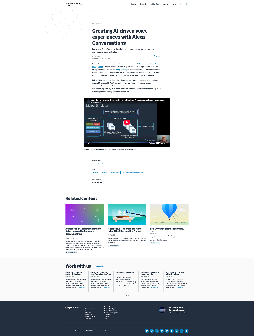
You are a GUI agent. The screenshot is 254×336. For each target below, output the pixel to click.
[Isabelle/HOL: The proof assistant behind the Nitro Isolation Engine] (127, 214)
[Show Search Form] (187, 4)
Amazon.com (68, 331)
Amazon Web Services (110, 311)
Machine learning (155, 243)
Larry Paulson (111, 234)
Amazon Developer (109, 309)
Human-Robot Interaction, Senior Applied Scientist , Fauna (100, 273)
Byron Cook (68, 237)
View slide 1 (126, 295)
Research (134, 4)
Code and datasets (90, 316)
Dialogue (95, 172)
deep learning (121, 69)
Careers (174, 4)
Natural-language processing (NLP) (110, 172)
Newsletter (107, 314)
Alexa (116, 86)
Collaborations (155, 4)
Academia (88, 318)
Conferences (88, 314)
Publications (88, 312)
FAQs (105, 318)
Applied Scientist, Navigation (125, 272)
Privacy (83, 331)
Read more (81, 288)
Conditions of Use (77, 331)
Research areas (89, 309)
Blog (86, 311)
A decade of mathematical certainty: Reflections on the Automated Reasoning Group (83, 231)
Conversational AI (97, 24)
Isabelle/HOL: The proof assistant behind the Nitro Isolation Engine (124, 230)
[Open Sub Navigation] (137, 4)
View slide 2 (128, 295)
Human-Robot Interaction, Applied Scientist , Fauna (74, 273)
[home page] (74, 4)
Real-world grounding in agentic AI (167, 228)
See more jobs (99, 266)
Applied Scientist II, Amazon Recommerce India (150, 273)
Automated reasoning (71, 252)
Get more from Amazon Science (177, 308)
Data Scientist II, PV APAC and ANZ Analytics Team (175, 273)
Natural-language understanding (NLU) (133, 172)
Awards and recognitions (111, 312)
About (87, 307)
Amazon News (108, 307)
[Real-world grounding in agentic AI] (169, 214)
